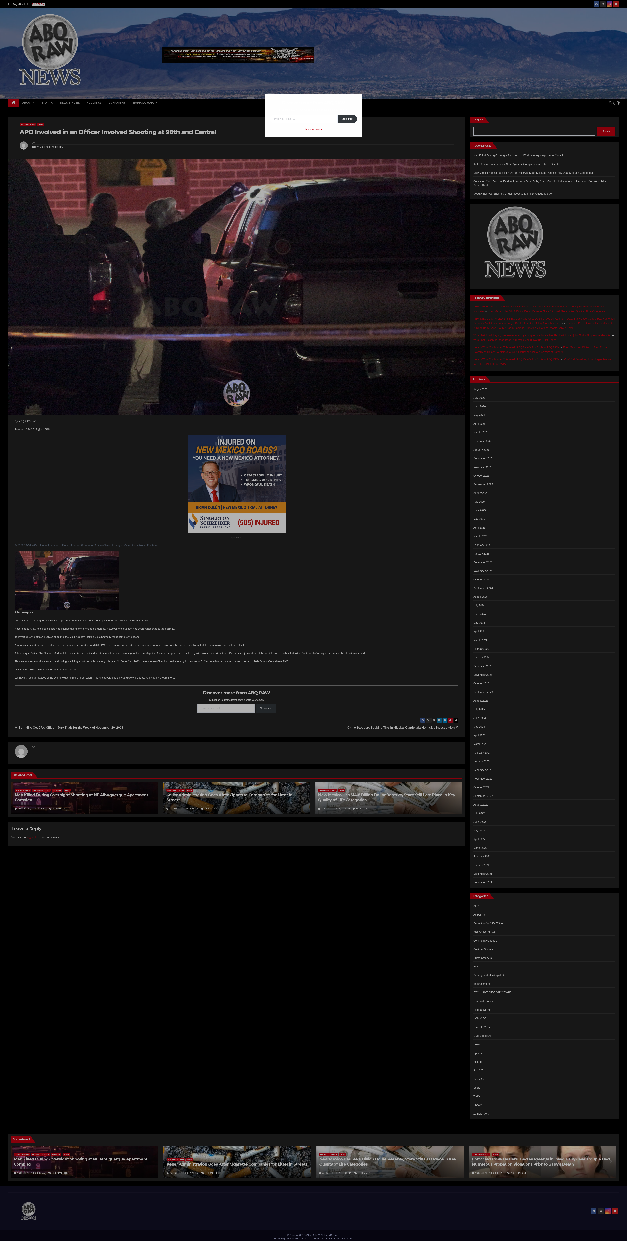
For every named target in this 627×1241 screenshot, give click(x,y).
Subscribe (347, 118)
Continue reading (313, 129)
